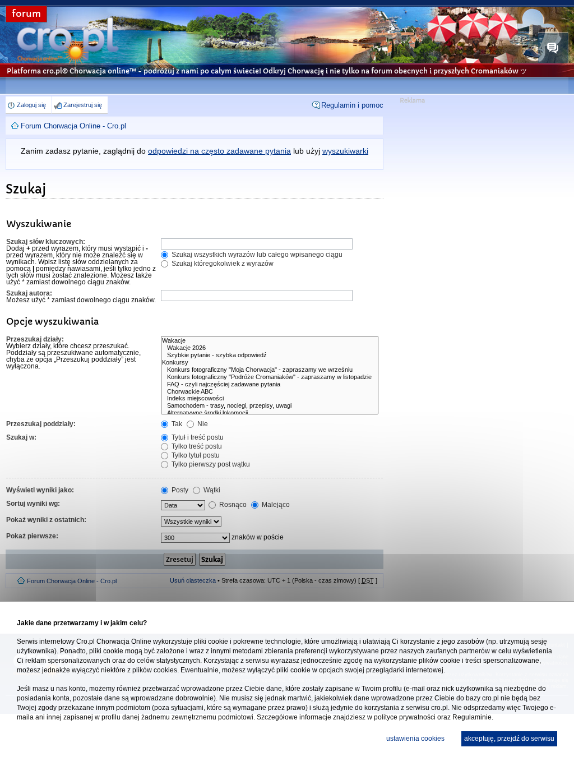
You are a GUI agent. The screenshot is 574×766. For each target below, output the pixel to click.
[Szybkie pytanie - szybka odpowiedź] (270, 355)
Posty (179, 490)
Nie (202, 424)
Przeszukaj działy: (35, 339)
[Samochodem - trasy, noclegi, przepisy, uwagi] (270, 405)
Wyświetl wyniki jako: (40, 490)
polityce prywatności (405, 717)
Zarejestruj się (82, 104)
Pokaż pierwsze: (32, 536)
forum (26, 13)
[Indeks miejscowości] (270, 398)
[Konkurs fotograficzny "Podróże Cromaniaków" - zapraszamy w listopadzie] (270, 377)
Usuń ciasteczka (193, 580)
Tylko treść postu (196, 446)
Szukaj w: (21, 437)
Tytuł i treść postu (197, 437)
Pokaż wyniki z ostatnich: (46, 520)
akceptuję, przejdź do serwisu (509, 738)
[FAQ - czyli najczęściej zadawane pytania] (270, 384)
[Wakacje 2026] (270, 348)
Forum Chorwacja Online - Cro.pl (73, 126)
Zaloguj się (31, 104)
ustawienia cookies (415, 738)
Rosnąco (232, 505)
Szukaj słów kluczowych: (45, 242)
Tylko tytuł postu (195, 455)
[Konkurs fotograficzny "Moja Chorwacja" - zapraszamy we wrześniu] (270, 369)
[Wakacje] (270, 340)
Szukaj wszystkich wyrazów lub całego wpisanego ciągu (256, 255)
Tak (176, 424)
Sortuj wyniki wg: (33, 503)
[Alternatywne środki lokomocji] (270, 413)
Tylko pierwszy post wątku (210, 464)
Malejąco (275, 505)
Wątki (211, 490)
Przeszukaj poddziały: (41, 424)
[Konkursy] (270, 362)
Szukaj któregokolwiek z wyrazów (222, 263)
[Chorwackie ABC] (270, 391)
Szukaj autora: (29, 293)
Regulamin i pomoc (352, 105)
